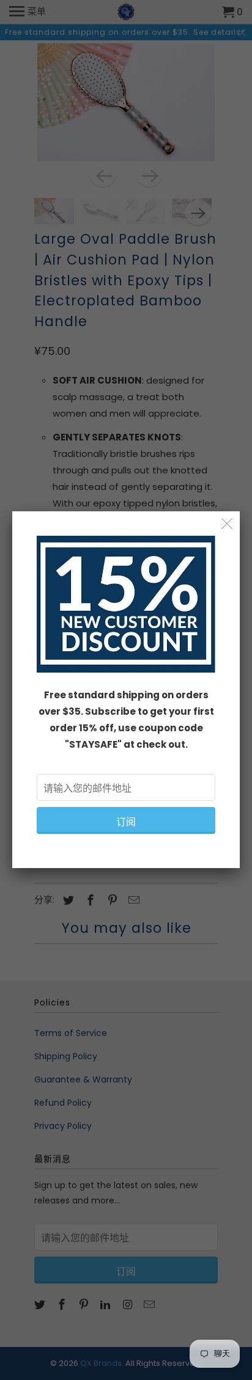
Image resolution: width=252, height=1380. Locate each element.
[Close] (227, 524)
